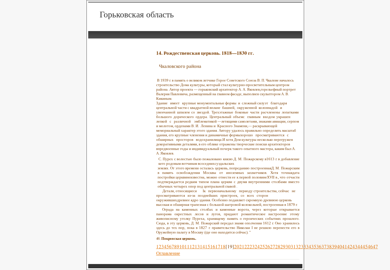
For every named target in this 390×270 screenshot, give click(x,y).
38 (329, 246)
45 (365, 246)
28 (277, 246)
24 (257, 246)
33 (303, 246)
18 (223, 246)
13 (197, 246)
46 (370, 246)
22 (247, 246)
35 (313, 246)
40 (339, 246)
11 (187, 246)
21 (241, 246)
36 (318, 246)
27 (272, 246)
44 (360, 246)
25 (262, 246)
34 (308, 246)
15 (207, 246)
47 (375, 246)
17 (217, 246)
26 (267, 246)
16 (212, 246)
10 (181, 246)
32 (298, 246)
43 (354, 246)
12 (192, 246)
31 (293, 246)
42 (349, 246)
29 (283, 246)
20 (236, 246)
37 (324, 246)
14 (202, 246)
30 (288, 246)
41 (344, 246)
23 (252, 246)
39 (334, 246)
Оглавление (168, 253)
